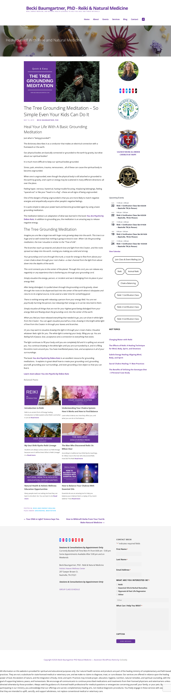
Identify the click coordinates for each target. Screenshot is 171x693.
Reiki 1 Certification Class (128, 295)
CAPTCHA (120, 634)
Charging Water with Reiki (120, 339)
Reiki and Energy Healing (44, 508)
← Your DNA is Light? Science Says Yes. (42, 519)
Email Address (123, 570)
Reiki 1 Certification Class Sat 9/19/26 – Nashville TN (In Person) (131, 225)
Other (121, 594)
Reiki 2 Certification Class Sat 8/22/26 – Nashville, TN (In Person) (131, 216)
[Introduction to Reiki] (42, 395)
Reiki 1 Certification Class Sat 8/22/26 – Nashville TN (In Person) (131, 206)
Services (116, 19)
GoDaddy (123, 660)
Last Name (121, 559)
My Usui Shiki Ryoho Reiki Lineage (40, 445)
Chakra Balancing (128, 283)
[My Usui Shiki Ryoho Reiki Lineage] (42, 433)
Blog (125, 19)
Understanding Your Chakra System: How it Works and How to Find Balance (80, 410)
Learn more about (32, 374)
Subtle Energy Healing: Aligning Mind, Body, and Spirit (125, 356)
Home (86, 19)
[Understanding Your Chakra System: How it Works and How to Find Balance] (80, 395)
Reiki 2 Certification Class (128, 307)
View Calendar (114, 251)
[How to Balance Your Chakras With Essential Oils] (80, 473)
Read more (35, 418)
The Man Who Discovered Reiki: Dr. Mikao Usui (78, 447)
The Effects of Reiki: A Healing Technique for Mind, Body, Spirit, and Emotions (127, 347)
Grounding (40, 511)
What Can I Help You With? (129, 605)
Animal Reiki (133, 271)
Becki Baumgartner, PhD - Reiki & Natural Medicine (77, 8)
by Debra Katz (53, 358)
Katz (32, 219)
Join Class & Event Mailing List (128, 259)
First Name (122, 549)
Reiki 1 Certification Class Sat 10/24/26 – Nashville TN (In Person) (132, 245)
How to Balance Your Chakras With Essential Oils (78, 487)
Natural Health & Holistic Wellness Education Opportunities (40, 487)
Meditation (51, 511)
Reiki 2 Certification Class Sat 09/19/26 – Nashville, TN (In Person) (132, 235)
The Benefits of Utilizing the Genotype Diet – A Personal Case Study (128, 371)
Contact (134, 19)
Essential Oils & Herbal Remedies (132, 588)
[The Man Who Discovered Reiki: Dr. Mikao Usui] (80, 433)
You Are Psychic (39, 358)
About (96, 19)
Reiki (120, 271)
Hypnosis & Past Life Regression (132, 591)
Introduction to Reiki (34, 408)
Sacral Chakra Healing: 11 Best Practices (126, 363)
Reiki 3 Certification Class (128, 319)
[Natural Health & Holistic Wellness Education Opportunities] (42, 473)
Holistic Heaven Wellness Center (72, 568)
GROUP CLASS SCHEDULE (69, 589)
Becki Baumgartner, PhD (48, 120)
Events (105, 19)
